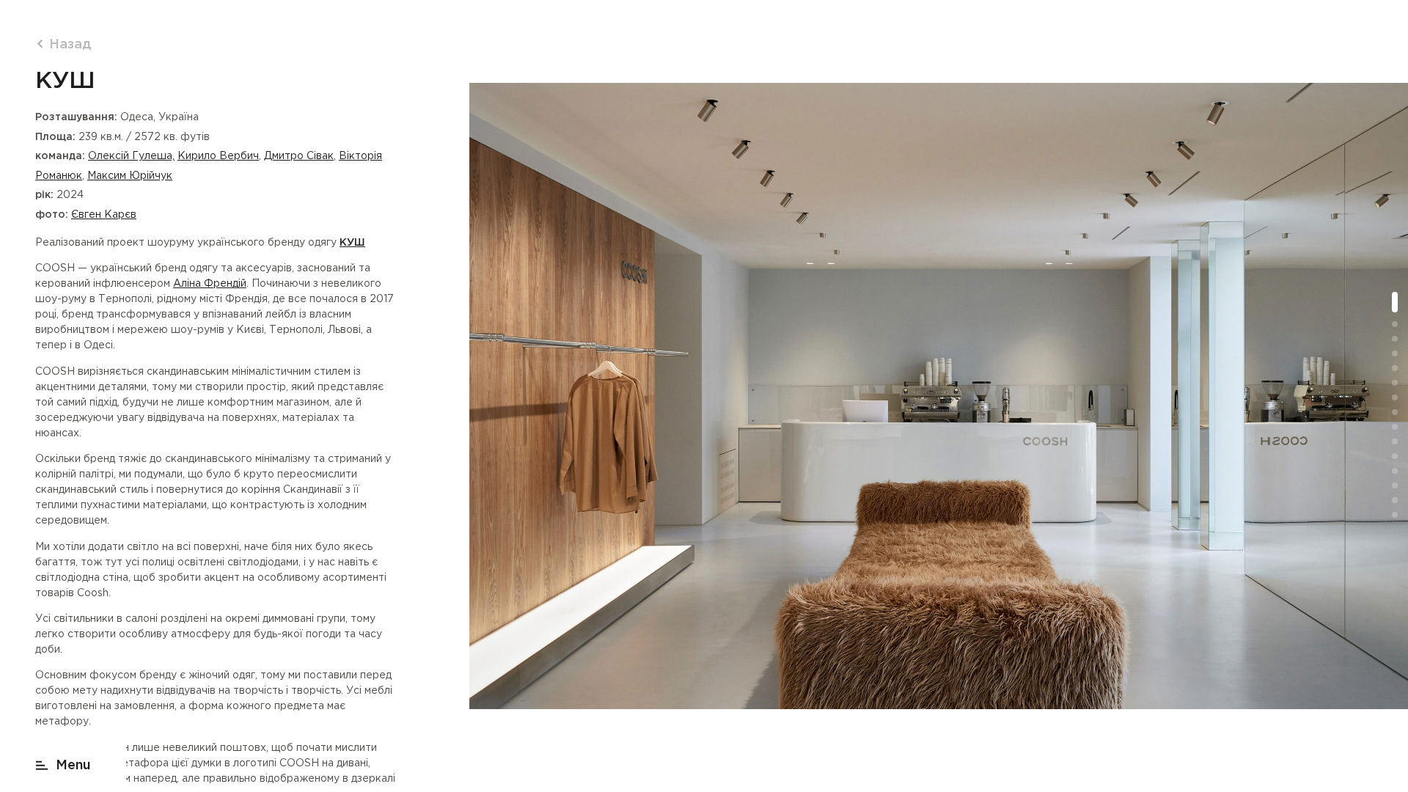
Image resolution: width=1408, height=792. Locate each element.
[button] (63, 763)
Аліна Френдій (209, 283)
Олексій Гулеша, (131, 156)
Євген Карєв (103, 214)
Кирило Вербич (218, 156)
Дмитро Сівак (299, 156)
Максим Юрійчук (129, 176)
